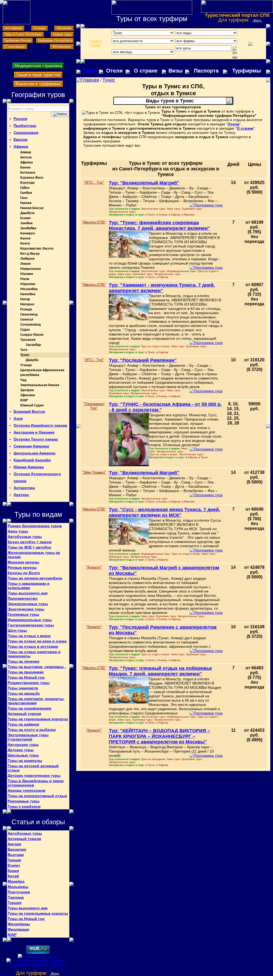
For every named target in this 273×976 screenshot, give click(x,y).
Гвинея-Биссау (32, 208)
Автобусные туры (25, 536)
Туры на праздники (26, 672)
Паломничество (23, 598)
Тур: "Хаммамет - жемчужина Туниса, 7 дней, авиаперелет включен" (162, 287)
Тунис (25, 355)
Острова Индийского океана (40, 425)
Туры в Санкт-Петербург (23, 34)
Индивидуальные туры (30, 620)
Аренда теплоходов (26, 790)
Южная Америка (29, 467)
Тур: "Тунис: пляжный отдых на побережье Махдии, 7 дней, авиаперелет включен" (160, 671)
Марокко (27, 284)
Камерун (27, 233)
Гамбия (26, 193)
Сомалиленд (30, 325)
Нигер (25, 299)
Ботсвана (27, 173)
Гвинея (25, 203)
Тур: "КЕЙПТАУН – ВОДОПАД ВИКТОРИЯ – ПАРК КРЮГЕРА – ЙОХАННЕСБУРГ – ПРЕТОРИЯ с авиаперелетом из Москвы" (159, 736)
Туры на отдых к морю (29, 636)
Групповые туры (23, 614)
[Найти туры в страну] (60, 114)
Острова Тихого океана (36, 439)
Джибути (27, 213)
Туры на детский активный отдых (33, 768)
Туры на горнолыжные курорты (38, 719)
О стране (146, 71)
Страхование (15, 47)
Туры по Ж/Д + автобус (29, 547)
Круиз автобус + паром (29, 542)
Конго (25, 244)
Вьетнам (16, 855)
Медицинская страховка (38, 65)
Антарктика (24, 488)
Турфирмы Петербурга (55, 40)
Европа (20, 139)
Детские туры (21, 750)
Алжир (25, 152)
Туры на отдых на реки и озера (37, 641)
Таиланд (16, 897)
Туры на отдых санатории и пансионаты (34, 654)
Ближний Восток (29, 411)
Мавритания (30, 269)
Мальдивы (18, 887)
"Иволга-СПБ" (94, 222)
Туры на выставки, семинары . (37, 667)
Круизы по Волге (24, 573)
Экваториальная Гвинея (39, 385)
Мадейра (16, 881)
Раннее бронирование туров (35, 526)
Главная (90, 80)
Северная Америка (31, 446)
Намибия (27, 294)
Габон (25, 188)
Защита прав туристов (38, 75)
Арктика (21, 495)
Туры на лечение (23, 661)
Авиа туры (18, 531)
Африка (21, 146)
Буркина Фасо (31, 178)
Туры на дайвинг (23, 724)
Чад (23, 380)
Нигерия (27, 304)
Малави (26, 274)
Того (23, 350)
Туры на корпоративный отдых (37, 796)
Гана (23, 198)
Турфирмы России (17, 40)
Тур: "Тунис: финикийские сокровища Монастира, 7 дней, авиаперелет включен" (159, 225)
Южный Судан (32, 405)
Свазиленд (29, 315)
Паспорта (206, 71)
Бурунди (27, 183)
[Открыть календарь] (234, 52)
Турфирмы (246, 71)
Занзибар (33, 345)
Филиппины (19, 924)
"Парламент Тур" (94, 406)
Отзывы (39, 28)
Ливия (25, 264)
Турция (14, 903)
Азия (18, 418)
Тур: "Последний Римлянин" (143, 360)
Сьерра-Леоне (31, 335)
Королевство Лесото (37, 249)
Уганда (26, 365)
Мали (24, 279)
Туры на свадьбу (24, 693)
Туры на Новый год (26, 677)
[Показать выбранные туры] (250, 43)
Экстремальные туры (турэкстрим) (28, 737)
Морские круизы (23, 562)
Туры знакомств (23, 688)
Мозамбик (29, 289)
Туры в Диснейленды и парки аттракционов (36, 783)
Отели (114, 71)
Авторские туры (23, 744)
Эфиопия (27, 395)
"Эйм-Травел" (94, 472)
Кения (25, 239)
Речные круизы (22, 567)
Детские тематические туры (34, 775)
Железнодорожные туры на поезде (34, 554)
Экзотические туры (26, 609)
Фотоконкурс (62, 47)
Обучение (64, 28)
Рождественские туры (29, 683)
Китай (13, 876)
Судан (25, 330)
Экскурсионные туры (28, 604)
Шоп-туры (17, 630)
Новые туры (62, 34)
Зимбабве (28, 228)
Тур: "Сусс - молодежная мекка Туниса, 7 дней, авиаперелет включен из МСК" (164, 512)
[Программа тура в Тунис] (206, 205)
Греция (14, 860)
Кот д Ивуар (30, 254)
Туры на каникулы (25, 760)
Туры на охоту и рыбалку (32, 729)
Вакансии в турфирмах (38, 84)
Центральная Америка (34, 453)
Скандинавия (26, 132)
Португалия (19, 892)
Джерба (32, 360)
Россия (20, 119)
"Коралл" (94, 567)
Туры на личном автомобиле (35, 578)
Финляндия (18, 929)
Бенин (25, 168)
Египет (25, 218)
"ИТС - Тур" (94, 182)
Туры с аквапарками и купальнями (29, 585)
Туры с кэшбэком (24, 806)
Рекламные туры (23, 801)
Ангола (26, 157)
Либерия (27, 259)
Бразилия (17, 849)
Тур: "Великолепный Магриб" (144, 183)
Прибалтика (25, 125)
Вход (257, 20)
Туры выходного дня (27, 593)
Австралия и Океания (34, 432)
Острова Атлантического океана (37, 477)
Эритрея (27, 390)
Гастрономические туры (31, 625)
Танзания (27, 340)
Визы (175, 71)
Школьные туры (23, 755)
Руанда (26, 309)
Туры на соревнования (29, 708)
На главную (13, 28)
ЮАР (24, 400)
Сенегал (26, 320)
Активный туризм (24, 713)
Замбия (26, 223)
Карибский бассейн (32, 460)
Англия (14, 844)
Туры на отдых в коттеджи (33, 646)
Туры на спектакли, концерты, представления (36, 701)
